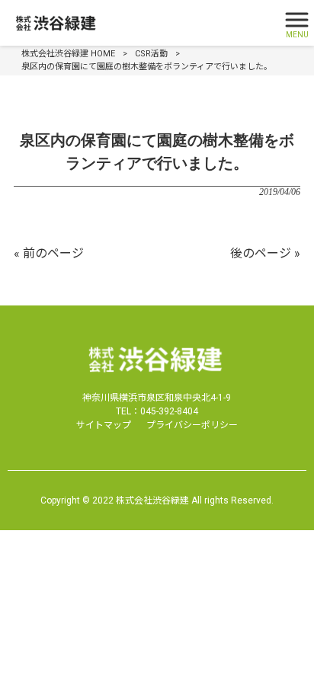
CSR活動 (151, 54)
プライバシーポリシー (192, 425)
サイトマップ (103, 425)
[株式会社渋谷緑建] (138, 23)
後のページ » (265, 253)
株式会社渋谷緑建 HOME (68, 54)
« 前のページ (49, 253)
